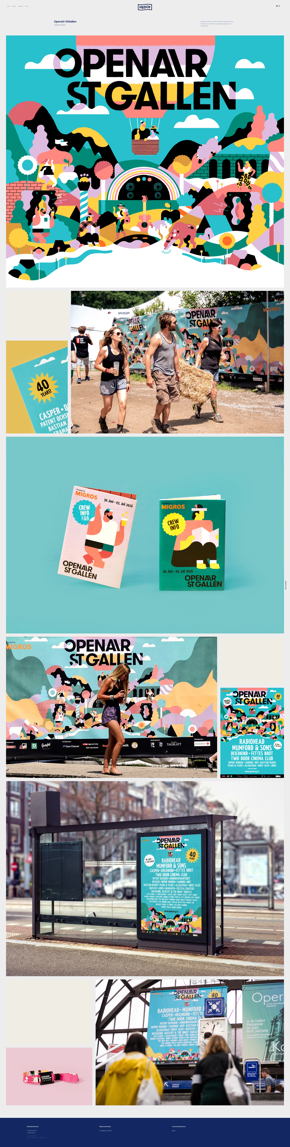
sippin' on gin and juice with (34, 1137)
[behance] (277, 6)
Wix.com (44, 1137)
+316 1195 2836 (31, 1133)
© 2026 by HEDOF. (31, 1136)
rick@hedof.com (32, 1130)
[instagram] (279, 6)
